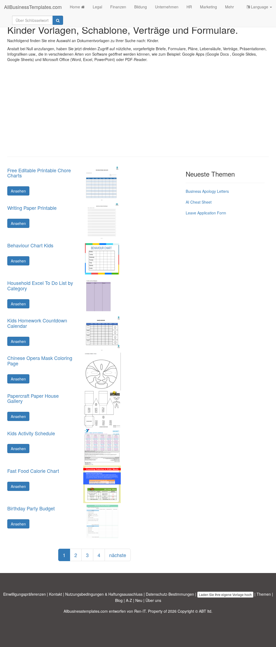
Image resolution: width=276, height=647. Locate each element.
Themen (264, 594)
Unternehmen (166, 6)
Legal (97, 6)
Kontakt (55, 594)
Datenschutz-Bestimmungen (170, 594)
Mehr (229, 6)
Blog (119, 600)
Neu (138, 600)
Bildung (140, 6)
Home (75, 6)
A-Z (129, 600)
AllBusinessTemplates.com (33, 6)
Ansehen (18, 191)
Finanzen (118, 6)
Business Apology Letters (207, 191)
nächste (117, 554)
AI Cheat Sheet (199, 202)
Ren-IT (140, 611)
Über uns (153, 600)
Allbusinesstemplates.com (86, 611)
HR (189, 6)
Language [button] (259, 6)
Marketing (208, 6)
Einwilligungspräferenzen (24, 594)
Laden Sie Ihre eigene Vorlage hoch (225, 594)
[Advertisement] (138, 113)
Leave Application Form (206, 212)
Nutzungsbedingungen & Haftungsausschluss (104, 594)
